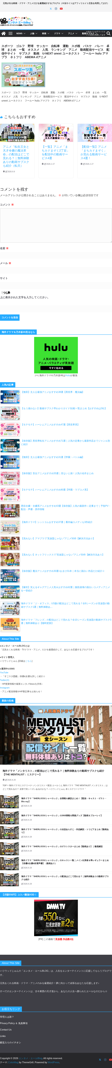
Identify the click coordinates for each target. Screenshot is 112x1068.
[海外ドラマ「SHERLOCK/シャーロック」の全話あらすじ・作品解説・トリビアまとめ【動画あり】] (9, 833)
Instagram (5, 688)
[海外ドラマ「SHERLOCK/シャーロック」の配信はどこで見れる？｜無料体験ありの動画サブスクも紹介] (9, 880)
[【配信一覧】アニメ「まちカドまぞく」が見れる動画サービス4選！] (95, 126)
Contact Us (6, 1029)
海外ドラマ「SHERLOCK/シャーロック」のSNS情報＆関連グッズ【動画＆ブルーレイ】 (62, 815)
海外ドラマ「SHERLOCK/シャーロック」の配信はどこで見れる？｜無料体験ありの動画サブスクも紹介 (65, 878)
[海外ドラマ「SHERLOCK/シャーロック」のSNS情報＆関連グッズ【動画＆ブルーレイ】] (9, 817)
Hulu (67, 375)
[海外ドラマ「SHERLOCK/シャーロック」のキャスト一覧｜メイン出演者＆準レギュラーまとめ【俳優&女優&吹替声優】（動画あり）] (9, 864)
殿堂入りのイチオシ (10, 1042)
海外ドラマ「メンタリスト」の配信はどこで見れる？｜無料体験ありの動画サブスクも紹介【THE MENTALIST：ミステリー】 (53, 772)
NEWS (19, 33)
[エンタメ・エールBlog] (3, 33)
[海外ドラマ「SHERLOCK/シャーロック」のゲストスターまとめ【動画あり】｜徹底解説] (9, 848)
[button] (24, 33)
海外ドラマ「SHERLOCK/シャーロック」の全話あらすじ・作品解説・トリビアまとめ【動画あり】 (65, 831)
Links (3, 1036)
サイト (4, 278)
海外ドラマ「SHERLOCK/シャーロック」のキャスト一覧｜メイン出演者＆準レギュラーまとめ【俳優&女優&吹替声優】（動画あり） (65, 862)
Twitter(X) (4, 680)
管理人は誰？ (7, 1017)
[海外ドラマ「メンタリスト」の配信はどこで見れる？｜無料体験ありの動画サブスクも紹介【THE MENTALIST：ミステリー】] (56, 735)
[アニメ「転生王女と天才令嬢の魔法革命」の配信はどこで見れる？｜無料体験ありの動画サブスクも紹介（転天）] (17, 126)
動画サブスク (88, 33)
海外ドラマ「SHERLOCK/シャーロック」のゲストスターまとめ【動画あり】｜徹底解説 (62, 846)
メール (5, 263)
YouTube (4, 672)
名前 (4, 248)
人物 (32, 33)
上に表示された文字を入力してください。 (25, 297)
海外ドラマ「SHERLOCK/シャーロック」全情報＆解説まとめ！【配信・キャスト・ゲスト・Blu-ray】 (64, 800)
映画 (44, 33)
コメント (7, 204)
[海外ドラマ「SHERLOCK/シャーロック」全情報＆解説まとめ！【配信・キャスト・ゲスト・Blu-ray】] (9, 802)
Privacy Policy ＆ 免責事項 (14, 1023)
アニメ (71, 33)
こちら (28, 661)
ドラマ (57, 33)
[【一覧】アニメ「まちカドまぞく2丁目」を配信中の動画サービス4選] (56, 126)
